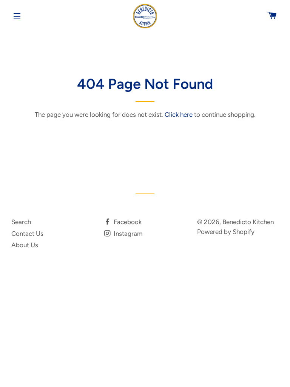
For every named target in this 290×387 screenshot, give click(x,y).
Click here (179, 114)
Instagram (127, 233)
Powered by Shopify (226, 231)
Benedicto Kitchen (248, 222)
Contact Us (27, 233)
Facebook (127, 222)
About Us (24, 245)
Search (21, 222)
